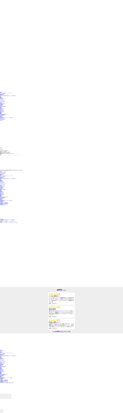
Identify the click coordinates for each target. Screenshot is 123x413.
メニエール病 (2, 362)
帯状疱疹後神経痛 (3, 106)
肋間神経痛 (2, 109)
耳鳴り (1, 107)
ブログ (1, 120)
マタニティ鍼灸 (2, 93)
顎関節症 (1, 199)
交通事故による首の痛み (4, 381)
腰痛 (0, 194)
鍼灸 (0, 357)
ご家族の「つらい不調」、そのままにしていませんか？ (9, 222)
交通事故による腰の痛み (4, 202)
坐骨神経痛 (2, 104)
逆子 (0, 96)
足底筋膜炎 (2, 115)
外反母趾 (1, 187)
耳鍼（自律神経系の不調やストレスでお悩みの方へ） (8, 95)
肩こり (1, 109)
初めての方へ (2, 118)
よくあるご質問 (2, 173)
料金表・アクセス (3, 350)
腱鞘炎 (1, 112)
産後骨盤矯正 (2, 94)
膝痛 (0, 113)
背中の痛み (2, 110)
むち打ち (1, 379)
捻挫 (0, 367)
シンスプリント (2, 100)
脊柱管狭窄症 (2, 111)
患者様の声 (2, 119)
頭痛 (0, 116)
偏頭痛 (1, 102)
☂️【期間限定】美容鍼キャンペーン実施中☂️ (7, 219)
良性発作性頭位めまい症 (4, 374)
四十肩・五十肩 (2, 103)
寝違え (1, 105)
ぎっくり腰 (2, 182)
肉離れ (1, 108)
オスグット (2, 99)
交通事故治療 (2, 204)
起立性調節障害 (2, 114)
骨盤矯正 (1, 97)
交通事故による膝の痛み (4, 203)
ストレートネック (3, 101)
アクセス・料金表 (3, 172)
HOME (1, 147)
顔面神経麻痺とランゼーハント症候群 (6, 117)
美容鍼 (1, 355)
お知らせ (1, 149)
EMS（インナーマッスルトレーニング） (6, 92)
